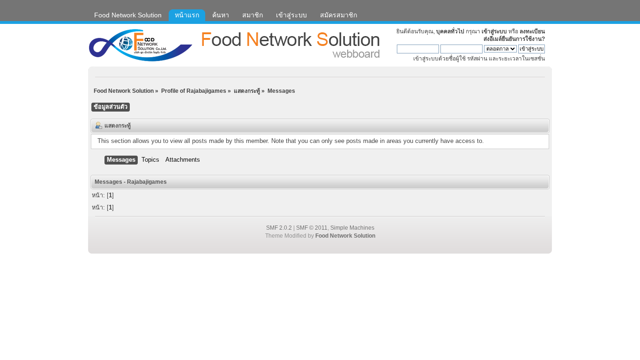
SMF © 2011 (311, 228)
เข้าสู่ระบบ (494, 31)
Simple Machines (352, 228)
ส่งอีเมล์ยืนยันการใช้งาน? (514, 39)
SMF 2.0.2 (279, 228)
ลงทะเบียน (532, 31)
